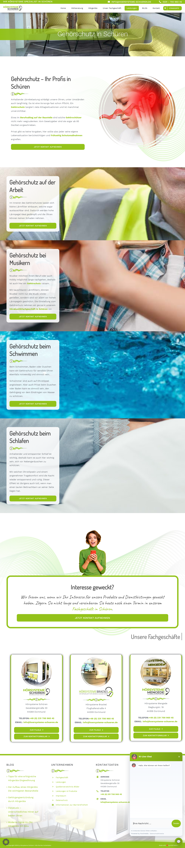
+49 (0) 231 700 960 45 (111, 794)
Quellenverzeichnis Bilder (67, 787)
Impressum (61, 796)
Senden (176, 823)
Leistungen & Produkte (66, 791)
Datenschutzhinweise (157, 833)
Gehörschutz (34, 283)
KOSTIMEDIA (174, 845)
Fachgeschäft (62, 777)
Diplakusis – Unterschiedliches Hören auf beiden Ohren (23, 812)
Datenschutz (62, 800)
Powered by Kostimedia (139, 833)
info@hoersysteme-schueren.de (40, 722)
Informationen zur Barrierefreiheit (72, 805)
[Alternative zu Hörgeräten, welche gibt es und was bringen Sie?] (12, 6)
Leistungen (61, 782)
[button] (6, 842)
